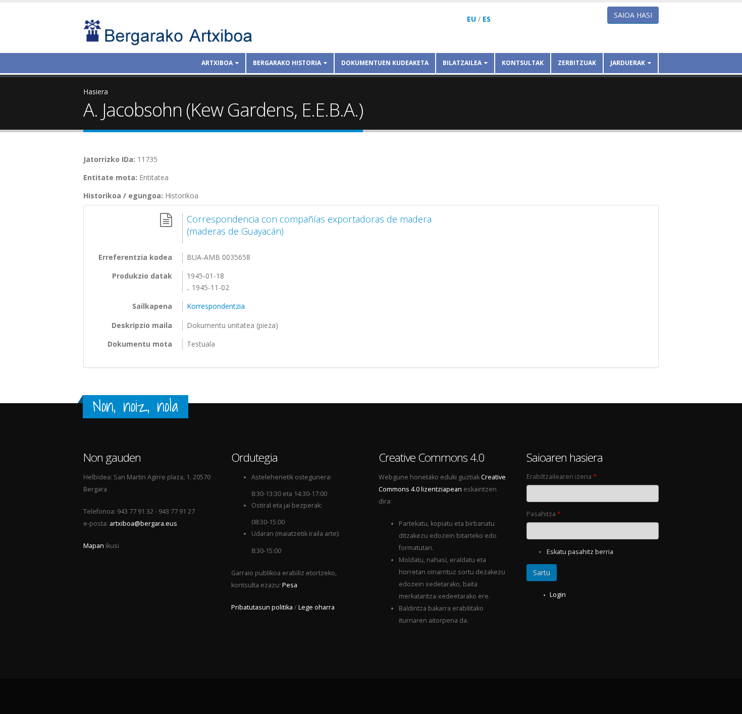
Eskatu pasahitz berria (580, 551)
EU (471, 19)
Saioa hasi (633, 15)
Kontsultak (523, 63)
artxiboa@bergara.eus (143, 523)
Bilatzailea (462, 63)
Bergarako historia (287, 63)
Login (558, 594)
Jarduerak (627, 63)
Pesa (289, 585)
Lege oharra (316, 607)
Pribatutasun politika (262, 607)
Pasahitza (543, 514)
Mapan (93, 545)
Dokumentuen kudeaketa (385, 63)
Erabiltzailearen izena (561, 476)
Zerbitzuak (577, 63)
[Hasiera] (174, 31)
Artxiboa (217, 63)
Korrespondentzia (216, 306)
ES (487, 19)
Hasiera (95, 91)
